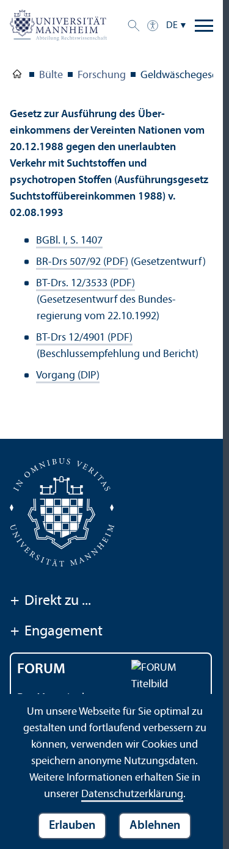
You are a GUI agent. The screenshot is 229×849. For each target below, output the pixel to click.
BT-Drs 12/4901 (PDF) (84, 338)
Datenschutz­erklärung (132, 794)
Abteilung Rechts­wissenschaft (17, 76)
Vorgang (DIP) (68, 375)
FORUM (41, 669)
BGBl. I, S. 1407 (69, 241)
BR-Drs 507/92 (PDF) (82, 262)
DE (172, 26)
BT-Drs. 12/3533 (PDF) (85, 283)
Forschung (102, 75)
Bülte (51, 75)
